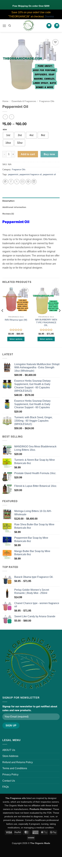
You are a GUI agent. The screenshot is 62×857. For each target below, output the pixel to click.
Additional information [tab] (14, 207)
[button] (4, 26)
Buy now (49, 154)
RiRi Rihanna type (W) (16, 320)
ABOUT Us (8, 750)
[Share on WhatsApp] (5, 181)
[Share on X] (16, 181)
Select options (16, 339)
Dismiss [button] (49, 16)
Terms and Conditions (14, 768)
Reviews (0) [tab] (8, 213)
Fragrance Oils (46, 101)
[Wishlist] (49, 25)
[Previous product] (11, 116)
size (5, 129)
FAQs (5, 786)
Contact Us (8, 780)
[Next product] (5, 116)
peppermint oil (49, 174)
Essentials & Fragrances (24, 101)
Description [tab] (8, 200)
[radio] (8, 135)
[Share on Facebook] (11, 181)
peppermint (13, 174)
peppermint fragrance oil (31, 174)
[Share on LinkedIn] (34, 181)
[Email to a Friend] (22, 181)
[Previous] (2, 317)
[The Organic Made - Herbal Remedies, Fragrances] (28, 25)
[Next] (59, 317)
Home (5, 101)
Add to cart (28, 154)
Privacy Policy (10, 774)
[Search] (9, 26)
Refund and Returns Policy (17, 762)
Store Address (10, 756)
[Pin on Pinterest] (28, 181)
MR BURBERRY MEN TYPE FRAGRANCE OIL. (46, 322)
